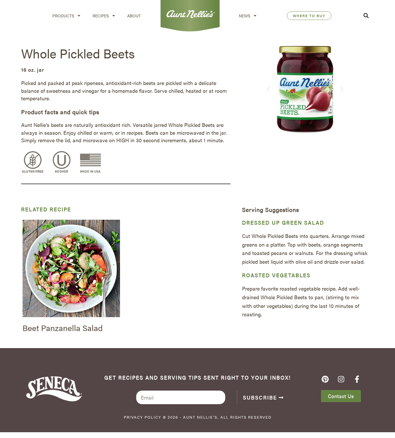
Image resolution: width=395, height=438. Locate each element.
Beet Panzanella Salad (63, 327)
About (134, 16)
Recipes (101, 16)
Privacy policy (142, 417)
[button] (366, 16)
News (244, 16)
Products (63, 16)
